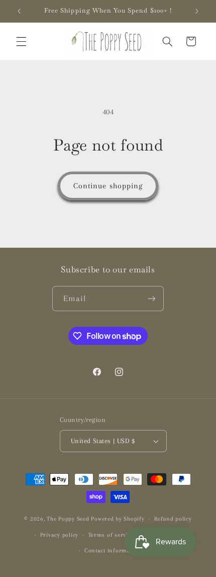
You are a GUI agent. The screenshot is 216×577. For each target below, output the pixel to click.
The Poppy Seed (68, 519)
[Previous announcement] (19, 11)
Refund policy (173, 519)
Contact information (113, 550)
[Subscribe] (151, 298)
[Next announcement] (197, 11)
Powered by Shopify (117, 519)
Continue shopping (108, 185)
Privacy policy (59, 535)
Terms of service (111, 535)
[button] (21, 41)
